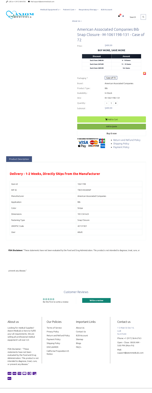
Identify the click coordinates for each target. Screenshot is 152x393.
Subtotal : (81, 108)
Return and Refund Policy (126, 140)
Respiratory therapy (88, 10)
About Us (76, 21)
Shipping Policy (121, 143)
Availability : (82, 93)
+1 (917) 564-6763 (132, 338)
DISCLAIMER (52, 347)
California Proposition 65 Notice (58, 352)
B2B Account (106, 10)
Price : (80, 46)
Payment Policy (121, 147)
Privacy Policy (53, 331)
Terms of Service (54, 328)
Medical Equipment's (49, 10)
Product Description (19, 159)
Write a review (96, 300)
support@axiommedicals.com (44, 1)
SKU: (79, 98)
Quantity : (81, 103)
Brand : (80, 83)
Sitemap (79, 339)
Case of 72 (111, 78)
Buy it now (112, 133)
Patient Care (69, 10)
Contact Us (81, 331)
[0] (119, 16)
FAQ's (78, 347)
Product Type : (83, 88)
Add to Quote (111, 126)
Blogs (78, 343)
